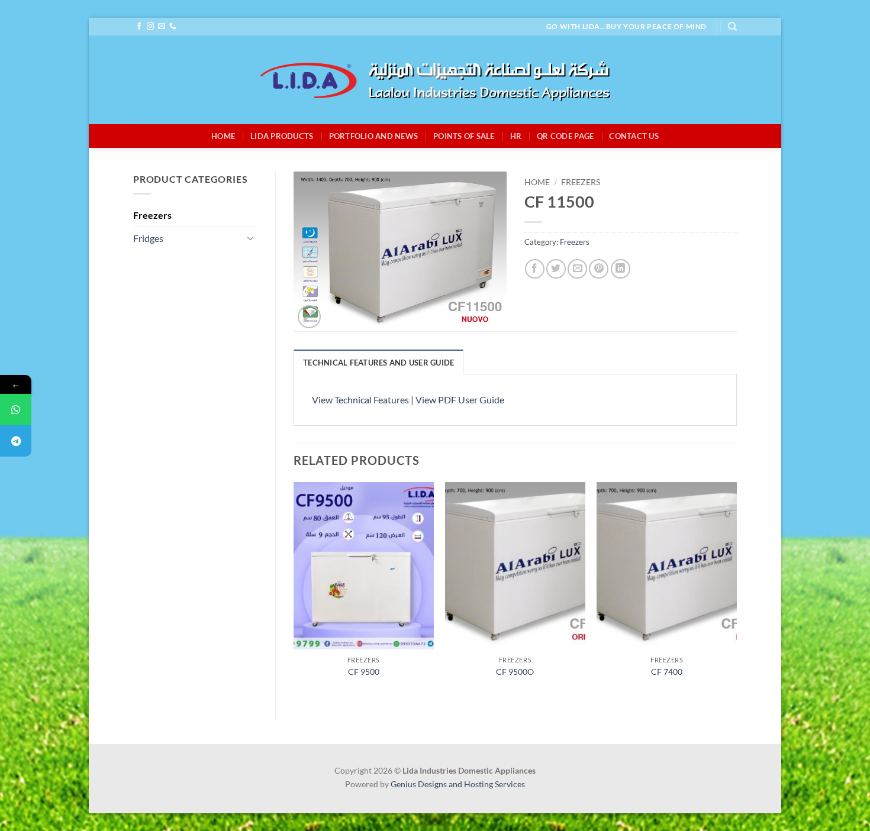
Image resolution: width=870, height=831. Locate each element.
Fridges (148, 238)
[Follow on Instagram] (150, 26)
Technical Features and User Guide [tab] (378, 362)
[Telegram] (15, 441)
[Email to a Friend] (577, 269)
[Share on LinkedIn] (620, 269)
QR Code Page (565, 136)
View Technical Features (360, 399)
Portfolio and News (373, 136)
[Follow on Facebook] (139, 26)
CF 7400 (666, 672)
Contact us (634, 136)
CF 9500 (363, 672)
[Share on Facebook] (534, 269)
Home (223, 136)
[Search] (732, 26)
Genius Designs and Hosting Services (458, 784)
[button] (309, 316)
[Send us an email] (161, 26)
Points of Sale (464, 136)
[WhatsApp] (15, 409)
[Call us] (172, 26)
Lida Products (281, 136)
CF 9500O (515, 672)
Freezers (152, 215)
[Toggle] (250, 238)
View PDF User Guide (459, 399)
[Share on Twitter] (556, 269)
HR (516, 136)
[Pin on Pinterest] (598, 269)
